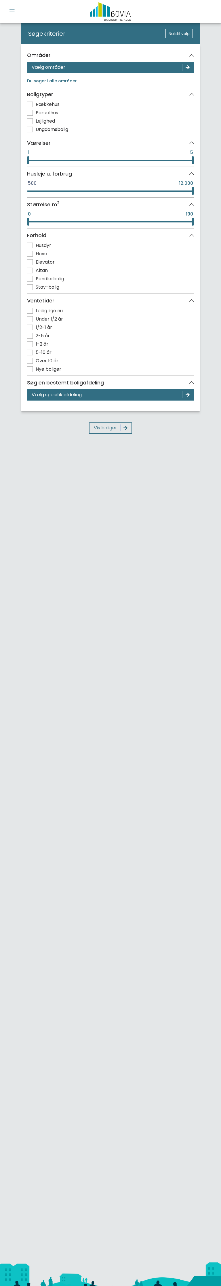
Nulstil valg (179, 34)
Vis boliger (105, 427)
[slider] (28, 160)
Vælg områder (48, 67)
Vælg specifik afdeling (57, 394)
